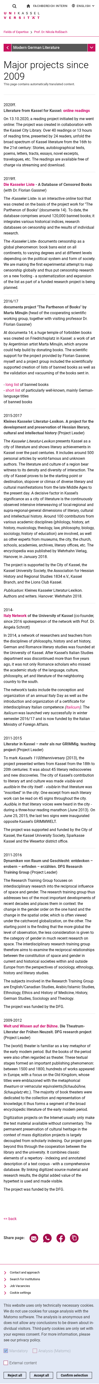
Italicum (73, 707)
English (86, 6)
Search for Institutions (25, 1279)
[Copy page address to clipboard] (74, 1241)
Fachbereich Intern (50, 6)
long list (13, 384)
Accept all (41, 1375)
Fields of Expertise (16, 32)
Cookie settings (20, 1292)
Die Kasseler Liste (19, 184)
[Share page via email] (34, 1241)
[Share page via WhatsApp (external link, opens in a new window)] (47, 1241)
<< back (10, 1218)
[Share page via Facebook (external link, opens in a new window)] (60, 1241)
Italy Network (16, 615)
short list (13, 390)
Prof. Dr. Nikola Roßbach (50, 32)
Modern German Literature (36, 47)
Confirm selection (74, 1375)
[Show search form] (14, 6)
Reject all (15, 1375)
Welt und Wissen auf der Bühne (31, 1026)
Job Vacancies (20, 1286)
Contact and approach (25, 1272)
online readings (76, 110)
